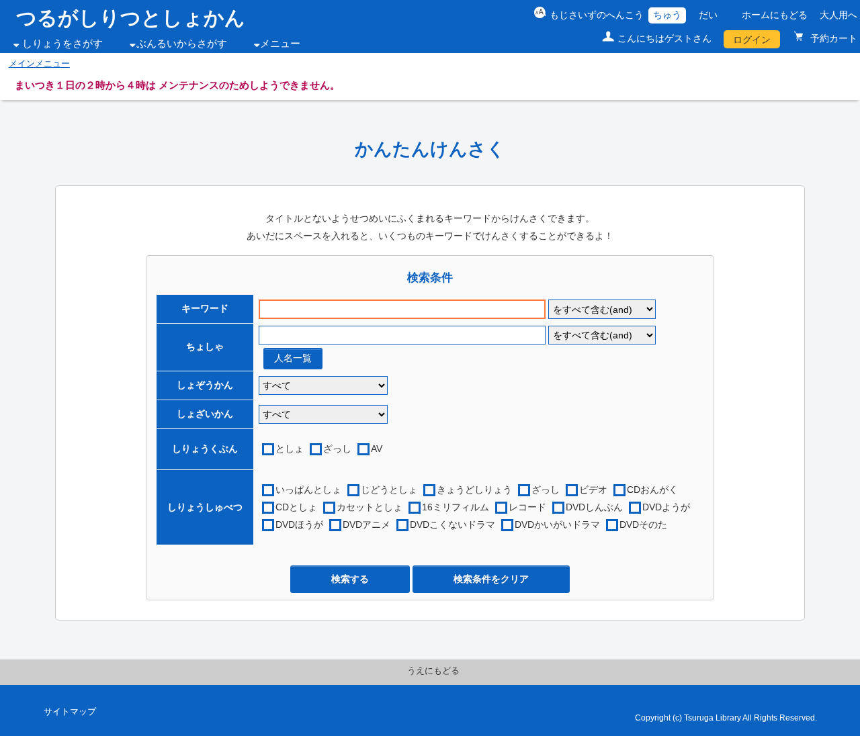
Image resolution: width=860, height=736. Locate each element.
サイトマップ (70, 712)
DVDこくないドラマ (452, 524)
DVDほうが (299, 524)
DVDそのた (643, 524)
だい (708, 14)
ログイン (752, 39)
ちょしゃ (205, 346)
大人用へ (838, 14)
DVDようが (666, 507)
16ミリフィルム (455, 507)
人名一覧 (293, 358)
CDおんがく (652, 489)
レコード (527, 507)
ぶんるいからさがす (181, 43)
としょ (289, 448)
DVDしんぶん (594, 507)
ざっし (337, 448)
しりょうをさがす (62, 43)
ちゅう (667, 14)
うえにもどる (433, 671)
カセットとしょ (369, 507)
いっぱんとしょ (308, 489)
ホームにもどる (775, 14)
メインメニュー (39, 63)
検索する (350, 578)
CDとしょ (296, 507)
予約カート (832, 38)
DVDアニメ (366, 524)
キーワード (204, 308)
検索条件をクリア (491, 578)
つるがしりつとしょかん (130, 18)
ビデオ (593, 489)
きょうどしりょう (474, 489)
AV (376, 448)
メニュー (280, 43)
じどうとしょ (389, 489)
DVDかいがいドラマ (557, 524)
